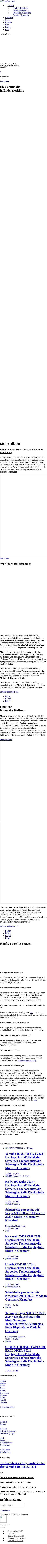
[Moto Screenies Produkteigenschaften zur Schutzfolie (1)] (23, 438)
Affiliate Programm (8, 1431)
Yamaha (3, 1402)
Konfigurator (5, 1452)
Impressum (4, 1440)
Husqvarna (4, 1393)
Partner (8, 27)
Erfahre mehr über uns (9, 692)
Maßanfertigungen (7, 1433)
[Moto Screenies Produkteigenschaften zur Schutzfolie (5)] (23, 390)
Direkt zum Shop (7, 1407)
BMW (2, 1386)
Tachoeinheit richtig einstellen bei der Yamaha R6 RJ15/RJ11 (22, 1464)
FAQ (7, 29)
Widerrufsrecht (6, 1443)
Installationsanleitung (27, 1060)
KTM (2, 1398)
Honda (3, 1390)
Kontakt (8, 22)
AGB (2, 1438)
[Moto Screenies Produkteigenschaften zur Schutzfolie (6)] (23, 341)
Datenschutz (5, 1445)
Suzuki (3, 1400)
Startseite (9, 17)
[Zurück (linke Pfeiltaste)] (1, 1527)
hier (31, 1012)
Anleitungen (5, 1450)
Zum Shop (4, 81)
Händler (3, 1429)
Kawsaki (3, 1395)
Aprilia (3, 1381)
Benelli (3, 1383)
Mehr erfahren (6, 739)
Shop (7, 20)
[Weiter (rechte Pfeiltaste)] (4, 1527)
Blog (7, 25)
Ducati (2, 1388)
